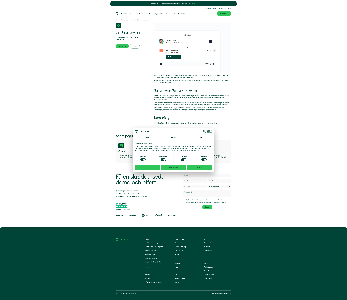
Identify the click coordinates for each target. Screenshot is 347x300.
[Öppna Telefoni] (142, 13)
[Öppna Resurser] (184, 13)
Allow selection (173, 167)
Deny (147, 167)
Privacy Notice (201, 199)
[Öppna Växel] (150, 13)
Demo (177, 254)
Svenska (229, 8)
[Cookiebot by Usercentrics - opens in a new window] (204, 131)
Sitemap (177, 282)
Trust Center (208, 278)
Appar (177, 271)
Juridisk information (210, 271)
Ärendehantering (180, 247)
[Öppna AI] (167, 13)
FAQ (176, 275)
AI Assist (207, 247)
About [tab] (201, 137)
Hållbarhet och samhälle (153, 282)
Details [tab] (173, 137)
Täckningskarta (209, 267)
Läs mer (194, 3)
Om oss (147, 271)
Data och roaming (151, 258)
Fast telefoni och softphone (154, 247)
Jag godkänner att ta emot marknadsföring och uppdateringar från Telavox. (206, 202)
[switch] (163, 159)
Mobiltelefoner (150, 254)
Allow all (199, 167)
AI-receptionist (209, 243)
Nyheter (147, 278)
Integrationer (179, 250)
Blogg (176, 267)
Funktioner (125, 20)
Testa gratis (208, 250)
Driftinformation (180, 278)
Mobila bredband (151, 250)
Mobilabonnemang (151, 243)
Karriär (147, 275)
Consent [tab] (146, 137)
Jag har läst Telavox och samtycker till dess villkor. (203, 199)
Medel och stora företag (153, 262)
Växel (133, 20)
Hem (117, 20)
